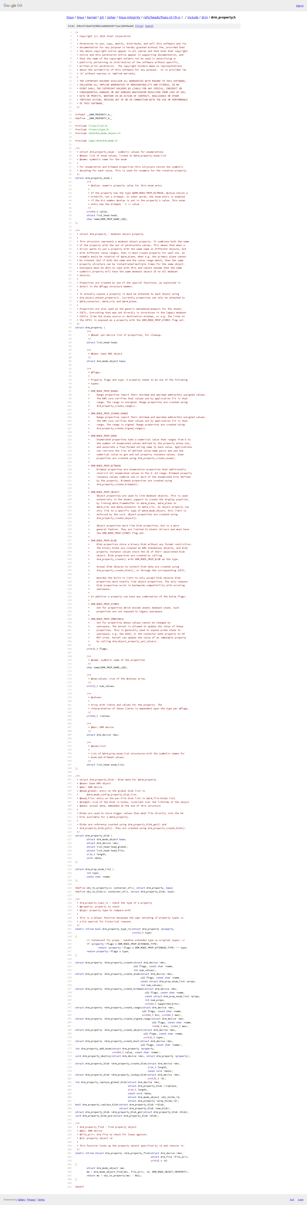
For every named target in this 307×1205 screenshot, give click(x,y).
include (192, 17)
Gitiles (21, 1199)
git (102, 17)
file (139, 26)
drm (204, 17)
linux (70, 17)
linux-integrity (129, 17)
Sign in (299, 5)
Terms (41, 1199)
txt (292, 1199)
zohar (111, 17)
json (300, 1199)
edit (149, 26)
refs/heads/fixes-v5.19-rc (162, 17)
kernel (92, 17)
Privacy (31, 1199)
